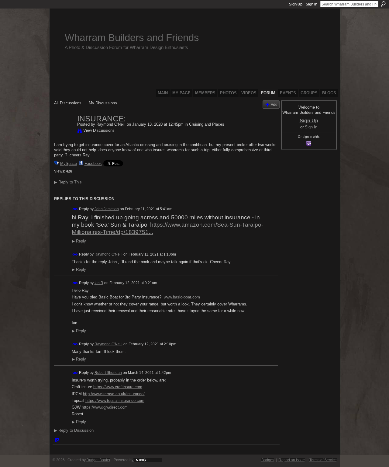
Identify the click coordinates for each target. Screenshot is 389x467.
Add (274, 104)
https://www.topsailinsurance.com (114, 400)
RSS (57, 440)
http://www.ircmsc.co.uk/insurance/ (114, 394)
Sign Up (295, 4)
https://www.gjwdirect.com (105, 407)
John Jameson (107, 209)
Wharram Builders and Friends (132, 37)
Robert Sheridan (108, 373)
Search (383, 4)
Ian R (99, 283)
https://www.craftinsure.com (117, 387)
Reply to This (68, 182)
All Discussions (67, 103)
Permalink (75, 209)
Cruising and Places (206, 124)
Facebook (93, 163)
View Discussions (99, 130)
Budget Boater (98, 460)
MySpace (68, 163)
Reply (79, 241)
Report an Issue (292, 460)
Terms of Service (323, 460)
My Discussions (103, 103)
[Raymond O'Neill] (64, 131)
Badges (267, 460)
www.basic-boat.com (182, 297)
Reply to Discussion (74, 430)
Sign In (311, 4)
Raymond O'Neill (111, 124)
